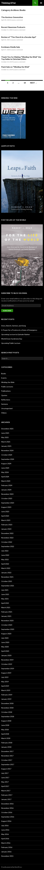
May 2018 (5, 730)
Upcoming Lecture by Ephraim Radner (15, 334)
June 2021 (5, 594)
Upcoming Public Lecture (10, 343)
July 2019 (4, 677)
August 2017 (6, 769)
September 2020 (7, 629)
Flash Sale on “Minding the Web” (15, 67)
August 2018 (6, 721)
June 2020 (5, 642)
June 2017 (5, 777)
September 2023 (7, 503)
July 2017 (4, 773)
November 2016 (7, 808)
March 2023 (5, 520)
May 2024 (5, 472)
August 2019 (6, 673)
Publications (6, 391)
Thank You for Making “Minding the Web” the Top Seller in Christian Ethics (21, 58)
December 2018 (7, 703)
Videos (4, 413)
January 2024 (6, 490)
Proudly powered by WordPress (11, 867)
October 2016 (6, 812)
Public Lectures (7, 387)
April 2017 (5, 786)
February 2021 (6, 612)
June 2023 (5, 511)
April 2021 (5, 603)
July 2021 (4, 590)
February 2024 (6, 485)
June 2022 (5, 555)
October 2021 (6, 581)
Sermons (4, 404)
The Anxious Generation (12, 17)
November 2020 (7, 620)
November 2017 (7, 756)
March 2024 (5, 481)
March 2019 (5, 690)
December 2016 (7, 804)
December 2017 (7, 751)
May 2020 (5, 647)
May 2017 (5, 782)
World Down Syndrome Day (11, 339)
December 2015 (7, 856)
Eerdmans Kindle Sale (10, 47)
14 (25, 83)
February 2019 (6, 695)
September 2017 (7, 764)
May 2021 (5, 599)
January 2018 (6, 747)
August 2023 (6, 507)
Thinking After (8, 3)
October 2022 (6, 542)
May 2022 (5, 559)
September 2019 (7, 668)
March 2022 (5, 568)
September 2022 (7, 546)
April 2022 (5, 564)
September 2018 (7, 716)
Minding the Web (7, 382)
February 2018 (6, 743)
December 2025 (7, 429)
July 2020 (4, 638)
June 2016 (5, 830)
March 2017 (5, 791)
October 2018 (6, 712)
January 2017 (6, 799)
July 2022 (4, 551)
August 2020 (6, 634)
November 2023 (7, 494)
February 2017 (6, 795)
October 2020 (6, 625)
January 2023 (6, 529)
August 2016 (6, 821)
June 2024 (5, 468)
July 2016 (4, 825)
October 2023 (6, 498)
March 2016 (5, 843)
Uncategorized (6, 408)
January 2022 (6, 573)
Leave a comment (17, 20)
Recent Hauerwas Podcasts (13, 27)
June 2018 (5, 725)
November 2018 (7, 708)
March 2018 (5, 738)
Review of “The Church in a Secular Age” (18, 37)
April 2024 (5, 477)
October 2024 (6, 455)
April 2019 (5, 686)
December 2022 (7, 533)
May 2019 (5, 682)
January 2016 (6, 852)
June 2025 (5, 433)
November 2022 (7, 538)
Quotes (4, 395)
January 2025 (6, 446)
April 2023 (5, 516)
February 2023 (6, 525)
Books (3, 373)
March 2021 (5, 607)
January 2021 (6, 616)
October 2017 (6, 760)
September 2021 (7, 586)
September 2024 (7, 459)
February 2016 (6, 847)
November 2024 (7, 450)
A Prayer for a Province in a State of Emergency (19, 330)
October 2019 (6, 664)
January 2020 (6, 655)
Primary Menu (41, 3)
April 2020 (5, 651)
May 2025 (5, 437)
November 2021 (7, 577)
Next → (33, 83)
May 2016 (5, 834)
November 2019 (7, 660)
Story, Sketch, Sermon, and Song (13, 326)
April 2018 (5, 734)
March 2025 (5, 442)
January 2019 (6, 699)
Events (4, 378)
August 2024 (6, 463)
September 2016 (7, 817)
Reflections (5, 400)
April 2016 (5, 839)
